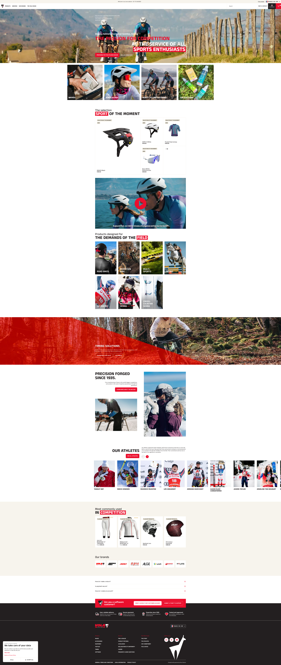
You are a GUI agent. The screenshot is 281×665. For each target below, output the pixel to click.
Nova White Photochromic (146, 169)
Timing (97, 649)
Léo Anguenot (170, 489)
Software (98, 652)
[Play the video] (140, 203)
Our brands (22, 6)
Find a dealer (261, 1)
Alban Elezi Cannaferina (216, 490)
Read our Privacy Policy (10, 655)
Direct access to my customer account (147, 603)
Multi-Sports (147, 270)
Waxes (71, 97)
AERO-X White (146, 142)
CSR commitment (146, 644)
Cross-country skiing (148, 304)
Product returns (123, 641)
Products (7, 6)
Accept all (30, 659)
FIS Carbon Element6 (169, 542)
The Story (144, 638)
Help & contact (262, 6)
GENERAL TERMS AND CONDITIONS (104, 662)
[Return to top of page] (278, 663)
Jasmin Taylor (240, 489)
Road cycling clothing (155, 97)
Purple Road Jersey (171, 142)
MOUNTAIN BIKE (125, 270)
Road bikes (103, 271)
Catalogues (121, 644)
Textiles (97, 646)
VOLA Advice (144, 646)
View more (7, 652)
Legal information (120, 662)
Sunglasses (112, 97)
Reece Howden (123, 489)
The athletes (145, 641)
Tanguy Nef (99, 489)
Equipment (98, 644)
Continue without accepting (10, 643)
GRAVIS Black (101, 170)
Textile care (186, 97)
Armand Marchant (195, 489)
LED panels (118, 355)
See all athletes (132, 456)
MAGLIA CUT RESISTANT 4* (124, 542)
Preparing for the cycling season (107, 55)
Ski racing (102, 306)
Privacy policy (131, 662)
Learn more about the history (126, 389)
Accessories (98, 641)
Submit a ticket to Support (172, 603)
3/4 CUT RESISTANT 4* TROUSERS (101, 542)
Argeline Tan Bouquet (266, 489)
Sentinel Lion (147, 543)
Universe (14, 6)
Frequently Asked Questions (126, 652)
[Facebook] (172, 640)
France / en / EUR (273, 1)
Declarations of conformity (126, 646)
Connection (271, 7)
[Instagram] (166, 640)
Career (120, 649)
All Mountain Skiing (125, 304)
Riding (169, 271)
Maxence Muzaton (148, 489)
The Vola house (31, 6)
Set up (11, 659)
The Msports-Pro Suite (104, 355)
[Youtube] (177, 640)
